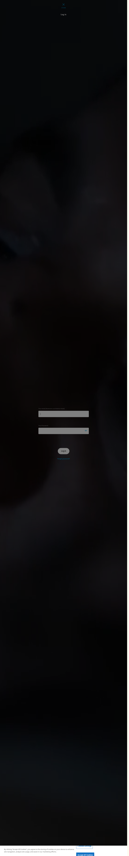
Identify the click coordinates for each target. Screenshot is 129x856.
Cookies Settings (84, 846)
